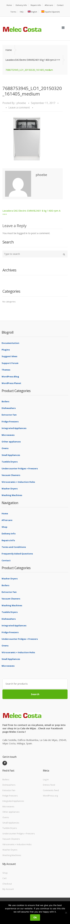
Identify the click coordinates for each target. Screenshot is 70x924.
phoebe (21, 103)
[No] (66, 912)
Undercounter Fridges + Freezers (20, 468)
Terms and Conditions (14, 547)
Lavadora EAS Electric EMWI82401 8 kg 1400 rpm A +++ (32, 59)
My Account (8, 889)
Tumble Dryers (10, 461)
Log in (46, 779)
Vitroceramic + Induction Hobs (18, 481)
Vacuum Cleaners (11, 475)
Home (9, 5)
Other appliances (11, 441)
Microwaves (8, 435)
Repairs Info (36, 5)
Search (35, 694)
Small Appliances (11, 455)
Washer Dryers (10, 488)
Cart (4, 878)
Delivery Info (21, 5)
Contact (60, 5)
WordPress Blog (10, 376)
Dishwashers (9, 408)
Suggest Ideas (9, 356)
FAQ (21, 12)
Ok (35, 917)
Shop (4, 526)
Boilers (5, 401)
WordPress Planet (11, 383)
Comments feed (51, 790)
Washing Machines (12, 495)
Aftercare (49, 5)
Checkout (7, 883)
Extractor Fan (9, 414)
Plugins (6, 349)
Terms (13, 12)
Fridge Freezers (10, 421)
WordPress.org (50, 795)
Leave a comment (19, 107)
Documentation (10, 343)
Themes (6, 369)
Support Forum (10, 363)
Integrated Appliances (14, 428)
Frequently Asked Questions (17, 553)
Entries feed (49, 784)
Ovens (5, 448)
